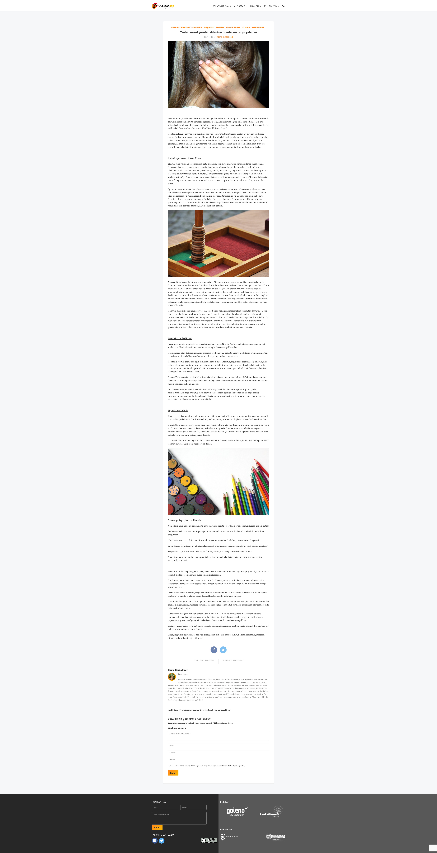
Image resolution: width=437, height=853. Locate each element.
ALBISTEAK (239, 6)
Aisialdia (175, 27)
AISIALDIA (255, 6)
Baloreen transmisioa (191, 27)
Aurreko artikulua (205, 660)
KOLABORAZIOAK (221, 6)
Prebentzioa (258, 27)
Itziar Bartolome (225, 37)
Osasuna (246, 27)
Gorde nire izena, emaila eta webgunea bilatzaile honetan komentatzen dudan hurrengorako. (207, 765)
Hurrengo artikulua (233, 660)
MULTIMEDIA (270, 6)
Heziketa (220, 27)
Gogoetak (209, 27)
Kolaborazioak (233, 27)
